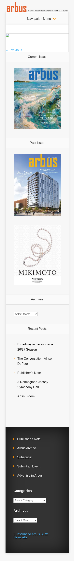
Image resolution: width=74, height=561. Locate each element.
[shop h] (37, 36)
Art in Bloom (26, 396)
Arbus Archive (27, 448)
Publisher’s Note (29, 373)
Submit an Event (28, 466)
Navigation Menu (39, 18)
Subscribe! (24, 457)
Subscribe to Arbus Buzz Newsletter (30, 535)
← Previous (14, 50)
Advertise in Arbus (30, 475)
